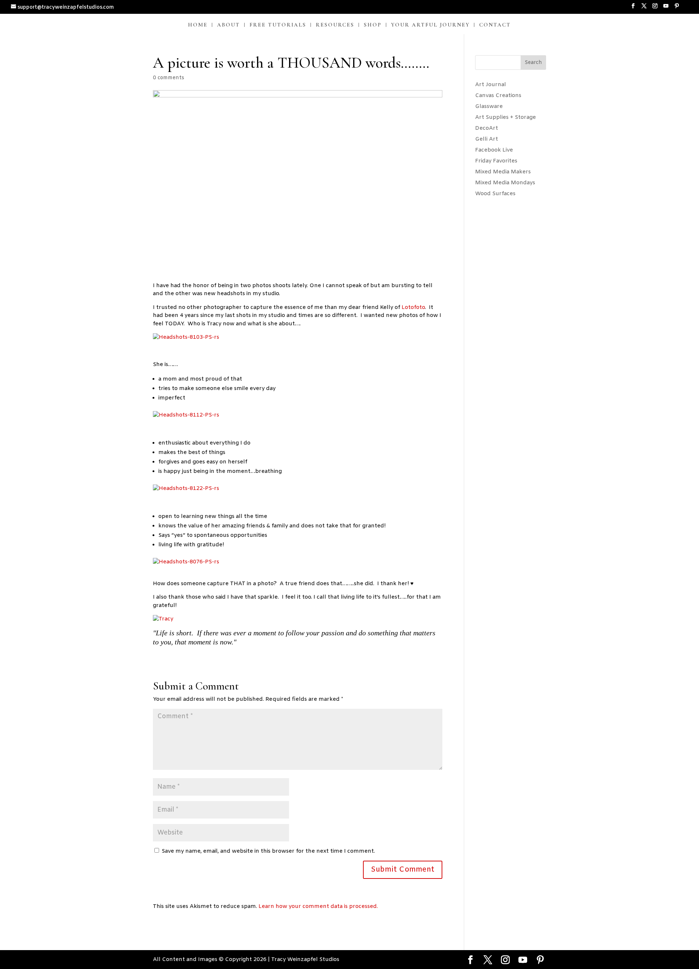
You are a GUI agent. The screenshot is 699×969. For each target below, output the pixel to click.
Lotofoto (413, 307)
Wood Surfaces (495, 193)
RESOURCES (335, 25)
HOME (198, 25)
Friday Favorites (496, 161)
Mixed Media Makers (503, 172)
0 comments (168, 78)
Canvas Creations (498, 95)
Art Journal (490, 84)
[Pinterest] (676, 8)
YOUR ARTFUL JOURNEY (430, 25)
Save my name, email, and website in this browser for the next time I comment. (268, 851)
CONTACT (495, 25)
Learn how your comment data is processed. (318, 906)
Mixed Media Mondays (505, 182)
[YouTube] (665, 8)
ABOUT (228, 25)
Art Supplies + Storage (505, 117)
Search (533, 62)
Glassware (489, 106)
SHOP (373, 25)
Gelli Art (486, 139)
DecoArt (486, 128)
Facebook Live (494, 150)
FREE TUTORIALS (277, 25)
